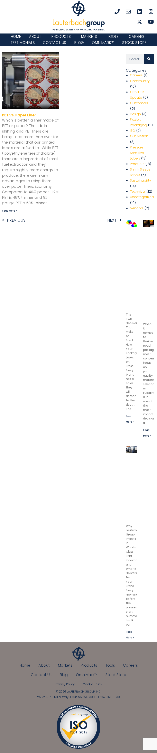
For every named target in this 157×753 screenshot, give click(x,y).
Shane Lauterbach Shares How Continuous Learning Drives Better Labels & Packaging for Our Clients (136, 490)
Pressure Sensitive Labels (137, 153)
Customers (139, 103)
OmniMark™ (103, 42)
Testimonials (23, 42)
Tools (113, 36)
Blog (79, 42)
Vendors (137, 208)
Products (61, 36)
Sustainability (140, 180)
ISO (132, 130)
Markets (89, 36)
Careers (136, 36)
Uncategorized (142, 197)
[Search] (149, 59)
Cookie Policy (92, 684)
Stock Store (134, 42)
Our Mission (139, 136)
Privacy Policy (65, 684)
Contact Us (54, 42)
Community (140, 81)
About (35, 36)
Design (135, 114)
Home (16, 36)
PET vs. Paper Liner (19, 115)
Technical (138, 191)
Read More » (9, 210)
